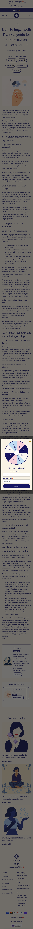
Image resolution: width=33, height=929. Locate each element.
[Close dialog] (30, 440)
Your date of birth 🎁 (8, 478)
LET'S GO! (16, 486)
